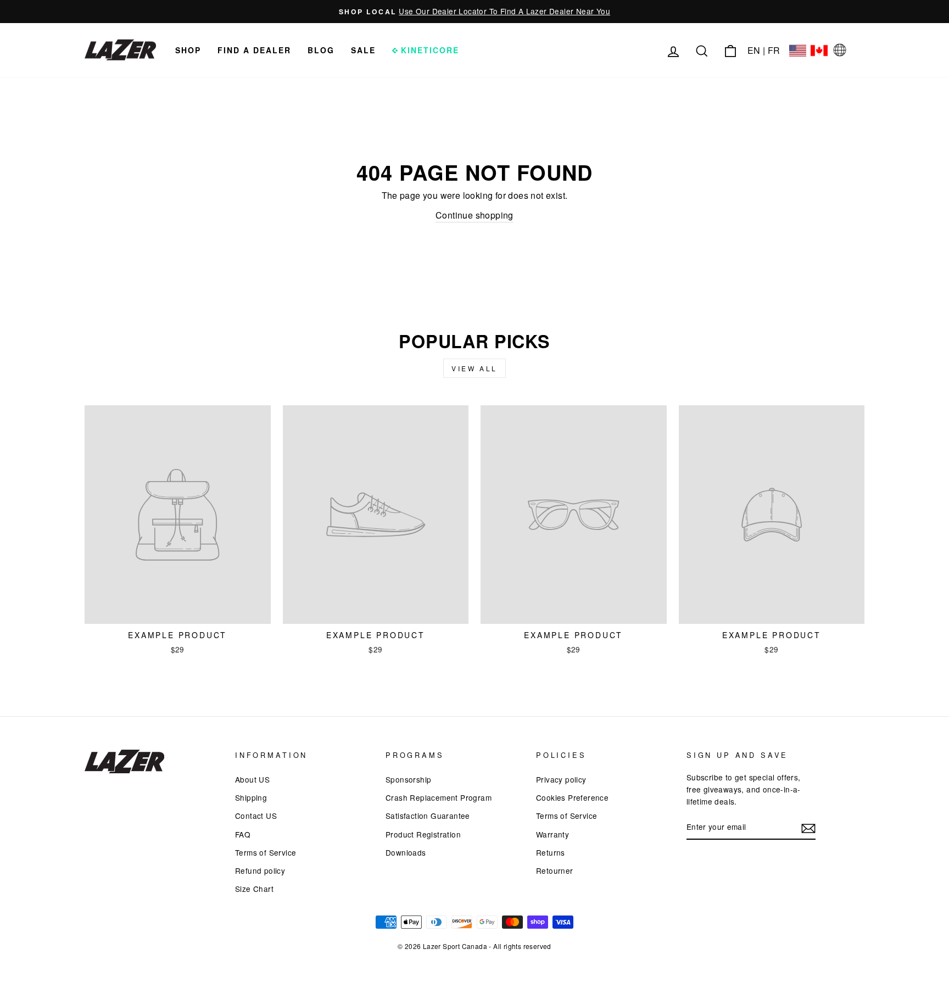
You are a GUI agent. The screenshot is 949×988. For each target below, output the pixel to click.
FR (774, 50)
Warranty (552, 834)
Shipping (251, 797)
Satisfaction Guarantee (428, 815)
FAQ (242, 834)
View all (474, 368)
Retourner (554, 870)
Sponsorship (408, 779)
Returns (550, 852)
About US (252, 779)
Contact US (256, 815)
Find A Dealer (254, 49)
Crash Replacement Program (439, 797)
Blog (321, 49)
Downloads (406, 852)
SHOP (188, 49)
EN (754, 50)
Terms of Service (265, 852)
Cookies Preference (572, 797)
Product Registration (423, 834)
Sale (363, 49)
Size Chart (254, 888)
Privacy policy (561, 779)
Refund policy (260, 870)
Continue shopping (474, 215)
